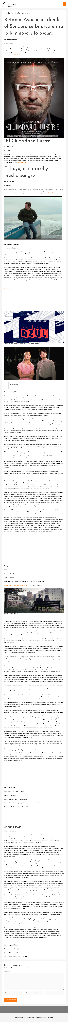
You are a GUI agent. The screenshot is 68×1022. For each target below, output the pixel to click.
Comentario (7, 971)
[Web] (55, 993)
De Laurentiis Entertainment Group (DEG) (15, 585)
